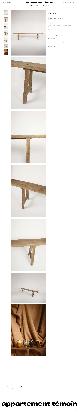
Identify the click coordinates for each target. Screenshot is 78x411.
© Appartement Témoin (6, 409)
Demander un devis (51, 38)
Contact (4, 2)
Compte (64, 2)
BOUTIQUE (31, 5)
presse (38, 384)
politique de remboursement (26, 390)
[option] (76, 409)
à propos (9, 2)
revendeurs (39, 386)
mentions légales (8, 384)
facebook (50, 386)
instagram (50, 384)
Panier (74, 2)
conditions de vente (9, 386)
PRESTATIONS (46, 5)
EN (75, 409)
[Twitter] (54, 46)
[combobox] (74, 409)
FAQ (22, 384)
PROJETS (38, 5)
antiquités (49, 10)
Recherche (69, 2)
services (39, 388)
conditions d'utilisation (25, 388)
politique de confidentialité (10, 388)
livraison (22, 386)
